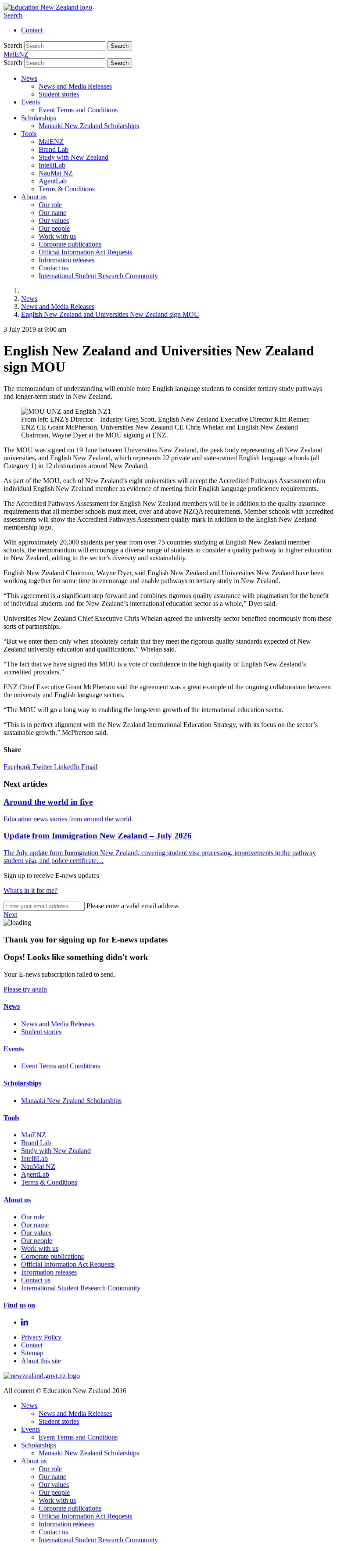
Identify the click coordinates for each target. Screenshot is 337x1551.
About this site (41, 1361)
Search (13, 15)
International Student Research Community (98, 275)
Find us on (19, 1305)
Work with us (57, 236)
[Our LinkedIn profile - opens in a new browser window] (24, 1322)
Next (10, 914)
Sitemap (32, 1353)
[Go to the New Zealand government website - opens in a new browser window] (42, 1375)
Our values (54, 220)
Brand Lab (53, 149)
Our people (54, 228)
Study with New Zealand (73, 157)
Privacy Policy (41, 1337)
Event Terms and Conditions (78, 110)
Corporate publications (70, 244)
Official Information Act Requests (85, 252)
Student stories (59, 94)
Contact (32, 30)
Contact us (53, 268)
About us (34, 197)
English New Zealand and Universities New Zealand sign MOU (110, 314)
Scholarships (38, 118)
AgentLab (53, 181)
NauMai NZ (56, 173)
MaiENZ (51, 141)
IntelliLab (52, 165)
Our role (50, 204)
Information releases (66, 260)
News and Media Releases (75, 86)
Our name (52, 212)
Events (30, 102)
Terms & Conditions (67, 189)
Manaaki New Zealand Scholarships (89, 125)
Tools (28, 133)
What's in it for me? (30, 890)
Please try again (25, 989)
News (29, 78)
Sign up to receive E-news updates (51, 875)
